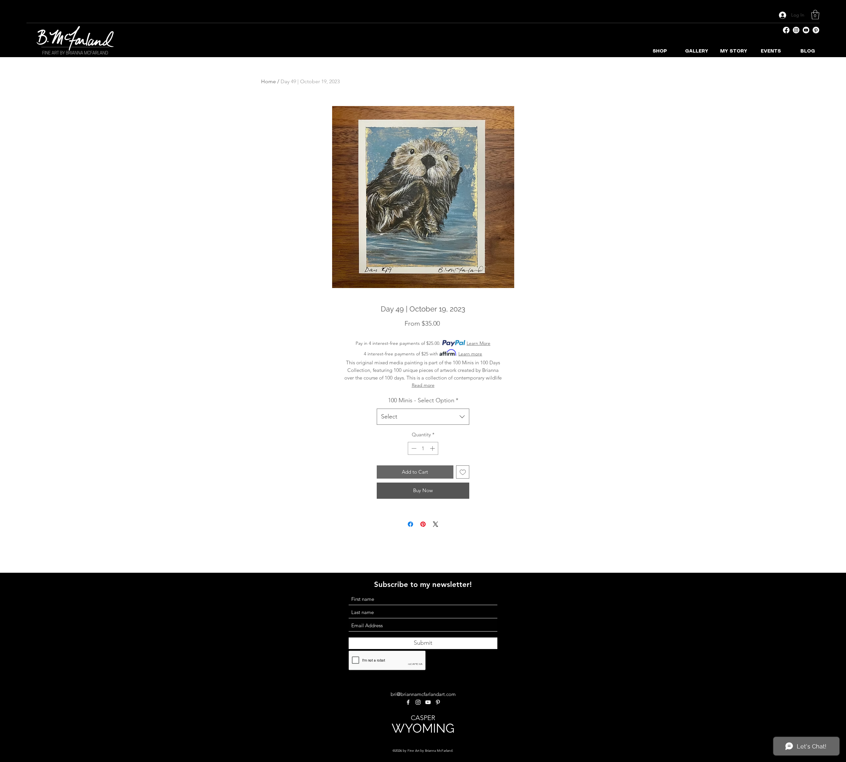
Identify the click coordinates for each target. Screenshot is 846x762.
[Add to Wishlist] (463, 472)
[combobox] (423, 417)
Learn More (478, 343)
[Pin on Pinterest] (423, 524)
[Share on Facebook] (410, 524)
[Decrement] (413, 448)
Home (268, 81)
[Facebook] (786, 30)
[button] (815, 14)
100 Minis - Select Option (423, 400)
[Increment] (433, 448)
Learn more (470, 354)
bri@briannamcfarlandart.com (423, 694)
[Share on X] (436, 524)
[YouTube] (806, 30)
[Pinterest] (816, 30)
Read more (423, 385)
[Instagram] (796, 30)
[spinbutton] (423, 448)
